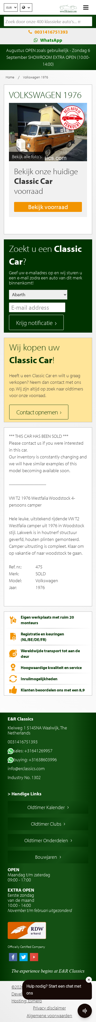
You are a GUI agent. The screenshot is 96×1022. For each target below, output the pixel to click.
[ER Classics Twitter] (23, 957)
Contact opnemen (37, 412)
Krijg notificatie (34, 322)
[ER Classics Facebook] (13, 957)
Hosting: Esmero (27, 1001)
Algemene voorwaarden (49, 1015)
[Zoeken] (88, 21)
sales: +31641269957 (33, 751)
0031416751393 (51, 32)
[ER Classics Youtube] (34, 957)
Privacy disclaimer (49, 1008)
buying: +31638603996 (35, 759)
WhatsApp (51, 40)
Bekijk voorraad (48, 207)
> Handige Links (24, 794)
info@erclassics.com (26, 768)
